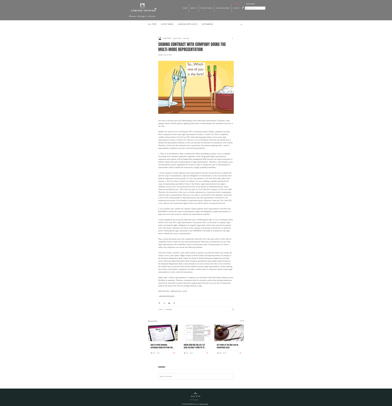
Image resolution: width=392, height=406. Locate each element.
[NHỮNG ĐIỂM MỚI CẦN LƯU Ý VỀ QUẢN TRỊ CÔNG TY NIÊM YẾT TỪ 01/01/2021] (196, 333)
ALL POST (152, 24)
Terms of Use (204, 404)
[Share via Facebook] (159, 303)
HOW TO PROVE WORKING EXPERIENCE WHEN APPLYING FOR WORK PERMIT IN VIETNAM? (162, 346)
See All (242, 321)
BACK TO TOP (195, 397)
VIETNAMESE (207, 24)
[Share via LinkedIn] (169, 303)
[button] (241, 24)
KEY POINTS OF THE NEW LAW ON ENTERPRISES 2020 (227, 346)
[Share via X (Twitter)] (164, 303)
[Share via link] (174, 303)
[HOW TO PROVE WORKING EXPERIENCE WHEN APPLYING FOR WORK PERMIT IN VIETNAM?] (163, 333)
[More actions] (232, 38)
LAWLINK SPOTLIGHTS (188, 24)
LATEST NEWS (167, 24)
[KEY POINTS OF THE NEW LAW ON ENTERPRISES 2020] (229, 333)
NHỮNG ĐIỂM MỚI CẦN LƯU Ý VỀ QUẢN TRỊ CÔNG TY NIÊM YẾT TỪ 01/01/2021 (194, 346)
